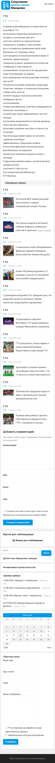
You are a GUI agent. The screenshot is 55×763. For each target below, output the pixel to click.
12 (27, 631)
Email (6, 487)
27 (34, 640)
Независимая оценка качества (19, 567)
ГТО (4, 21)
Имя (5, 475)
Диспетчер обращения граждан (20, 558)
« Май (5, 648)
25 (20, 640)
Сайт (5, 499)
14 (41, 631)
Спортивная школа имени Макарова (30, 759)
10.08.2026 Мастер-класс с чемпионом (22, 595)
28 (41, 640)
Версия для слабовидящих (29, 540)
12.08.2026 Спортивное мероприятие (21, 588)
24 (14, 640)
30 (7, 644)
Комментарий (10, 445)
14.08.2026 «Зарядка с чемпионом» (20, 580)
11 (20, 631)
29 (48, 640)
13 (34, 631)
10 (14, 631)
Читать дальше (44, 230)
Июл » (49, 648)
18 (20, 635)
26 (27, 640)
